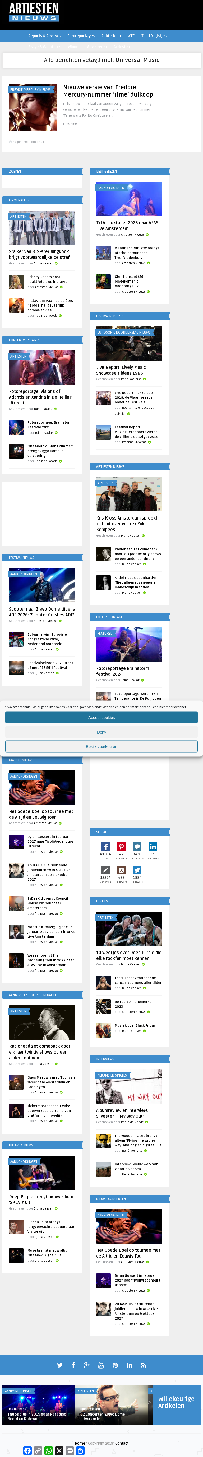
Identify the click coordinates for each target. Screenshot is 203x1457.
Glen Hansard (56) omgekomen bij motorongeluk (129, 281)
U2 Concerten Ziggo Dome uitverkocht (102, 1416)
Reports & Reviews (44, 36)
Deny (101, 732)
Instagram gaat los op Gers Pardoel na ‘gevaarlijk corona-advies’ (50, 305)
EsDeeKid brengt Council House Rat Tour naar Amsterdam (47, 903)
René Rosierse (131, 379)
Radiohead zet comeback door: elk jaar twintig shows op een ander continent (138, 554)
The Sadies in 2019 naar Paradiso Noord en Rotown (37, 1416)
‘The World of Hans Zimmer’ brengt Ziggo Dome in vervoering (50, 451)
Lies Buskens (17, 1409)
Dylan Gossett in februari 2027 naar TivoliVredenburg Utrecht (50, 842)
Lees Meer (70, 124)
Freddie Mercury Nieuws (30, 90)
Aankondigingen (111, 188)
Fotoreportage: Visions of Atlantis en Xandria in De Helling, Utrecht (41, 397)
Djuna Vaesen (43, 263)
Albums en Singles (112, 1075)
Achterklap (111, 36)
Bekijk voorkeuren (101, 746)
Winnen (74, 47)
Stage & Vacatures (44, 47)
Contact (121, 1443)
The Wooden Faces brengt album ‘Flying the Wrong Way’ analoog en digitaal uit (138, 1140)
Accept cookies (101, 717)
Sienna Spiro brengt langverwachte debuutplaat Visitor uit (51, 1227)
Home (80, 1443)
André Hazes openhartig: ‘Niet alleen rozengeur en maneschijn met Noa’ (136, 582)
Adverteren (97, 47)
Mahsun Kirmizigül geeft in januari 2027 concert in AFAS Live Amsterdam (51, 932)
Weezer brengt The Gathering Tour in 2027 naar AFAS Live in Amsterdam (50, 960)
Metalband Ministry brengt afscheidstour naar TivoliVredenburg (137, 253)
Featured (105, 633)
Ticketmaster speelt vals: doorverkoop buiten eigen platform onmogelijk (49, 1111)
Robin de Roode (46, 315)
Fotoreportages (81, 36)
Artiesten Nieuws (133, 234)
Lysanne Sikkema (134, 442)
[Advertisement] (42, 515)
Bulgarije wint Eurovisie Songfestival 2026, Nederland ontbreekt (47, 639)
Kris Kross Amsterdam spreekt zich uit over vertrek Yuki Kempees (127, 524)
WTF (131, 36)
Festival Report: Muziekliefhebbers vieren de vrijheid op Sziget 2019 (136, 432)
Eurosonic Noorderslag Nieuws (124, 332)
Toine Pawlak (43, 409)
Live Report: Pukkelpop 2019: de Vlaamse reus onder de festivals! (134, 397)
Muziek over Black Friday (135, 1025)
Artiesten (122, 47)
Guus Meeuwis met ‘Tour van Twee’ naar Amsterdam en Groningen (51, 1082)
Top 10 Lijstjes (154, 36)
